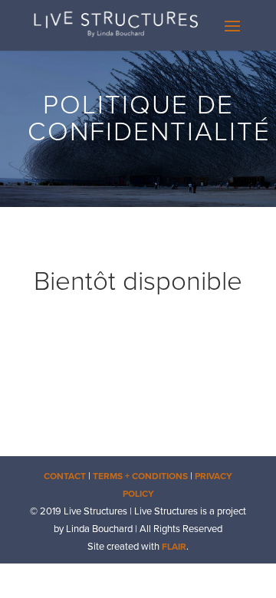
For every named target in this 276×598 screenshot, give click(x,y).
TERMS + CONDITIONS (140, 476)
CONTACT (65, 476)
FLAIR (174, 546)
